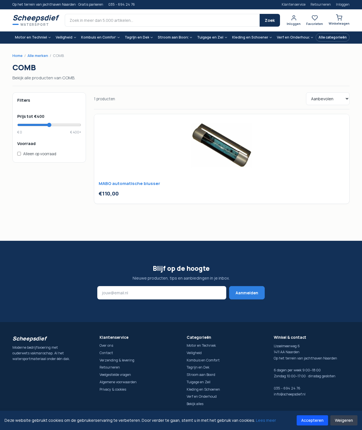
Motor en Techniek (31, 37)
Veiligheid (64, 37)
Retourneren (321, 4)
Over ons (106, 345)
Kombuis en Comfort (98, 37)
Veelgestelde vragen (115, 374)
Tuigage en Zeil (210, 37)
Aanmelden (247, 292)
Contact (106, 352)
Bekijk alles (195, 403)
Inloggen (343, 4)
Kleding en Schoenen (250, 37)
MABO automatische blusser (129, 183)
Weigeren (344, 420)
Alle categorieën (332, 37)
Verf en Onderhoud (293, 37)
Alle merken (37, 55)
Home (17, 55)
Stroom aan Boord (173, 37)
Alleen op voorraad (39, 153)
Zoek (270, 20)
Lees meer (266, 420)
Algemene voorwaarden (118, 382)
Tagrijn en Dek (137, 37)
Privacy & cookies (113, 389)
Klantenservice (293, 4)
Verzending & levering (117, 360)
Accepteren (312, 420)
